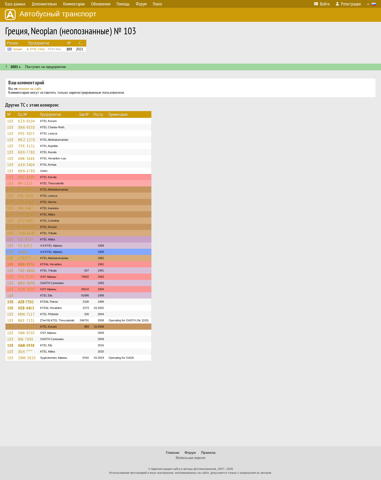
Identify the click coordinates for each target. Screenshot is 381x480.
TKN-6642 (26, 233)
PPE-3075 (26, 133)
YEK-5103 (26, 276)
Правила (208, 453)
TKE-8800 (26, 270)
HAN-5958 (26, 345)
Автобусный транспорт (57, 14)
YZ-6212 (25, 245)
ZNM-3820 (27, 357)
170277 (24, 258)
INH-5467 (26, 208)
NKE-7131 (26, 320)
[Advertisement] (190, 406)
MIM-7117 (26, 314)
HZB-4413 (26, 307)
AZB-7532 (26, 301)
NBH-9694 (26, 283)
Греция (17, 49)
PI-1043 (24, 189)
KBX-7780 (26, 152)
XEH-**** (25, 351)
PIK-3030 (25, 195)
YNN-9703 (26, 332)
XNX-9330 (26, 127)
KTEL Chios (45, 49)
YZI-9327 (25, 239)
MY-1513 (25, 183)
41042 (23, 251)
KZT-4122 (26, 326)
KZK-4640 (26, 226)
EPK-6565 (26, 202)
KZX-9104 (26, 121)
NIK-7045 (25, 339)
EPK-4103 (26, 214)
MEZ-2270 (26, 139)
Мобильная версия (190, 458)
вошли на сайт (30, 89)
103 (10, 121)
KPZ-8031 (26, 220)
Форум (190, 453)
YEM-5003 (26, 289)
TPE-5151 (26, 145)
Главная (172, 453)
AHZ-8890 (26, 177)
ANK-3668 (26, 158)
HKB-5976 (26, 264)
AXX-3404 (26, 164)
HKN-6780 (26, 170)
